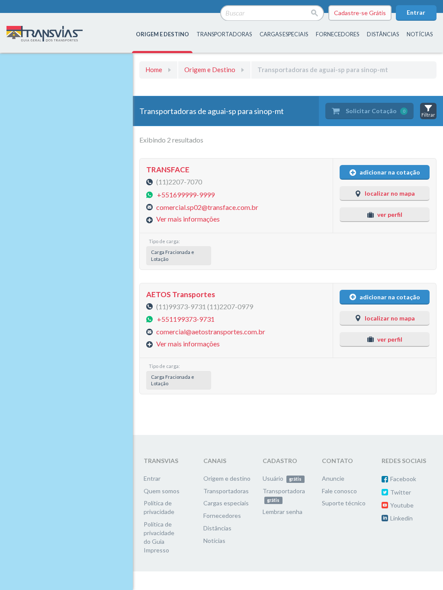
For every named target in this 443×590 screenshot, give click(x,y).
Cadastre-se (360, 12)
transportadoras (224, 34)
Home (153, 69)
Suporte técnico (344, 503)
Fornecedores (222, 515)
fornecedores (337, 34)
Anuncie (333, 478)
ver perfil (389, 214)
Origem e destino (226, 478)
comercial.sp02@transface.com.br (207, 207)
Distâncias (217, 528)
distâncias (383, 34)
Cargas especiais (284, 34)
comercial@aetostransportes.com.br (210, 331)
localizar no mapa (390, 193)
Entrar (416, 12)
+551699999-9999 (186, 194)
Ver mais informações (188, 219)
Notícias (420, 34)
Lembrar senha (282, 511)
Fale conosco (339, 491)
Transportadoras (226, 491)
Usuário (282, 478)
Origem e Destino (209, 69)
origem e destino (162, 34)
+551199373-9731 (186, 318)
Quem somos (162, 491)
